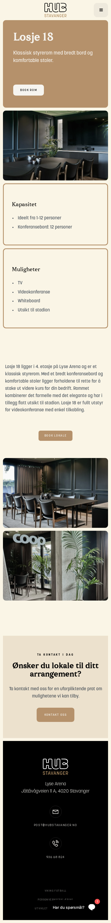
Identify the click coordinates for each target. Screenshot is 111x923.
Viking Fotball (56, 891)
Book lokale (55, 435)
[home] (55, 10)
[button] (101, 10)
